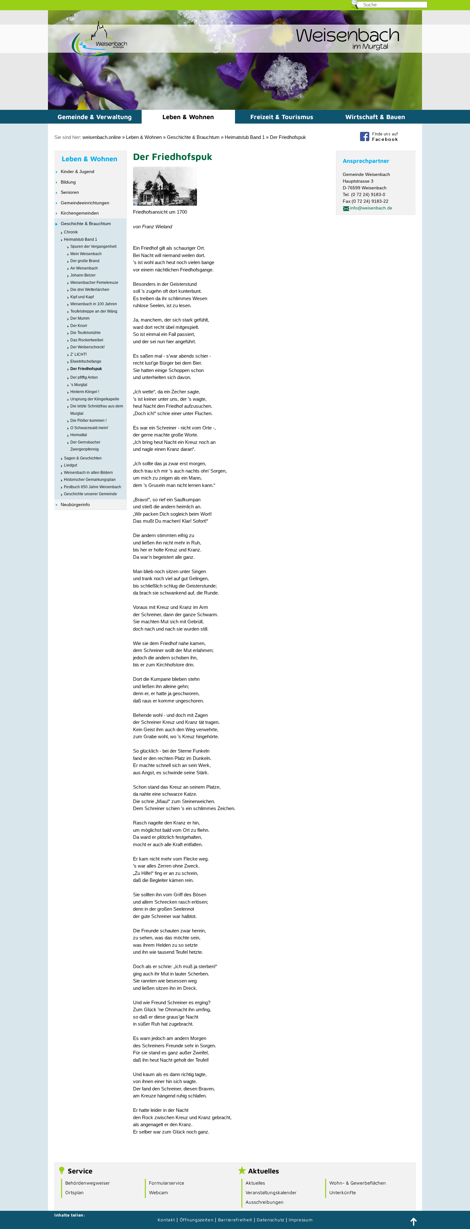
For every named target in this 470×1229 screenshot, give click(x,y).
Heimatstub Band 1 (245, 137)
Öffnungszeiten (197, 1219)
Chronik (71, 232)
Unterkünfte (342, 1192)
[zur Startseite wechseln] (88, 57)
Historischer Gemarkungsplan (90, 479)
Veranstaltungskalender (271, 1192)
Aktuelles (255, 1183)
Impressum (300, 1219)
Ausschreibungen (265, 1202)
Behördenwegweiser (87, 1183)
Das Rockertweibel (86, 340)
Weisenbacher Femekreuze (94, 282)
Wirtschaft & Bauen (375, 116)
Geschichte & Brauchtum (193, 137)
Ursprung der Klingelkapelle (94, 399)
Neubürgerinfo (75, 504)
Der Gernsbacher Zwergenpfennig (85, 446)
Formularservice (166, 1183)
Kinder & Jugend (77, 171)
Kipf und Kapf (82, 297)
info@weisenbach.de (371, 207)
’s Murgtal (78, 385)
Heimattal (78, 435)
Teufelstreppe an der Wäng (93, 311)
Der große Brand (84, 261)
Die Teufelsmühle (85, 332)
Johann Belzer (83, 275)
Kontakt (166, 1219)
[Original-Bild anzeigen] (165, 204)
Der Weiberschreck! (87, 347)
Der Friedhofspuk (288, 137)
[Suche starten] (421, 6)
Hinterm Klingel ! (84, 392)
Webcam (158, 1192)
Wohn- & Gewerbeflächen (357, 1183)
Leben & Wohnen (188, 116)
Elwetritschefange (85, 361)
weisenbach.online (101, 137)
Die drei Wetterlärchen (89, 289)
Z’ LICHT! (78, 354)
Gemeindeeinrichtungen (85, 202)
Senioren (70, 192)
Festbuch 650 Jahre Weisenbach (92, 487)
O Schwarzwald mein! (89, 428)
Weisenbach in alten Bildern (88, 472)
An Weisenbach (84, 268)
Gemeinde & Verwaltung (95, 116)
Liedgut (70, 465)
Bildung (68, 182)
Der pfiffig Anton (84, 377)
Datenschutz (271, 1219)
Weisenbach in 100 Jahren (93, 304)
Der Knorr (78, 325)
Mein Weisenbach (86, 254)
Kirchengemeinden (80, 213)
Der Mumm (80, 318)
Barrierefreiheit (235, 1219)
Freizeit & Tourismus (281, 116)
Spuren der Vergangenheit (93, 246)
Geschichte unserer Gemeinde (90, 494)
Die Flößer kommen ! (88, 420)
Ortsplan (74, 1192)
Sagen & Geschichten (83, 458)
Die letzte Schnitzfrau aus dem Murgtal (96, 410)
